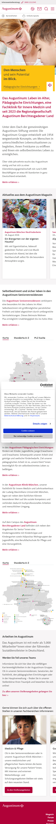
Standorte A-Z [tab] (21, 337)
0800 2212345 (30, 2)
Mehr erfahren (9, 182)
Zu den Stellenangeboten (18, 789)
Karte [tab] (6, 337)
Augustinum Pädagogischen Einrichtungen (31, 447)
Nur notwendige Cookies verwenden (28, 436)
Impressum (35, 415)
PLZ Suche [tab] (39, 337)
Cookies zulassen (28, 431)
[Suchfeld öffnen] (46, 9)
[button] (39, 9)
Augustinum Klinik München (23, 484)
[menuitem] (32, 9)
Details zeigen (40, 423)
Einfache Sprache (33, 16)
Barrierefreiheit (11, 16)
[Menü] (52, 9)
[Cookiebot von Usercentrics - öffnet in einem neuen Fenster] (40, 385)
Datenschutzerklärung (14, 415)
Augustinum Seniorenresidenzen (23, 300)
